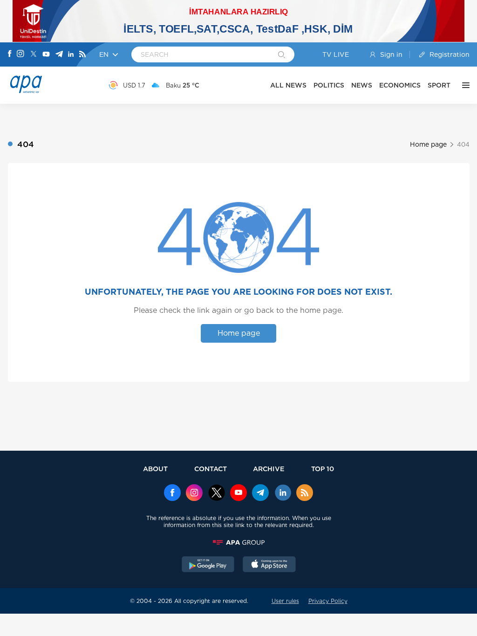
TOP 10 (322, 469)
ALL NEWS (288, 85)
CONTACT (210, 469)
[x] (216, 493)
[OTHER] (463, 85)
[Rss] (82, 54)
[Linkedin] (71, 54)
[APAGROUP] (238, 542)
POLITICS (328, 85)
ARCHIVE (269, 469)
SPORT (439, 85)
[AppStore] (269, 565)
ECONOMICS (400, 85)
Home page (428, 144)
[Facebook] (10, 54)
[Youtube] (46, 54)
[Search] (281, 55)
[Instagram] (20, 54)
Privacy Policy (328, 600)
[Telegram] (59, 54)
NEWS (361, 85)
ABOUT (155, 469)
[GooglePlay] (208, 565)
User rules (285, 600)
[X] (33, 54)
